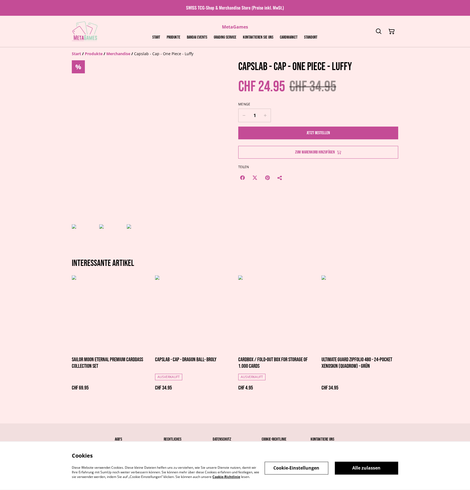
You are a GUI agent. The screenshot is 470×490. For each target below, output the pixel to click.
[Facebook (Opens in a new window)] (242, 178)
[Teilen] (280, 178)
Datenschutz (222, 439)
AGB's (118, 439)
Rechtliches (172, 439)
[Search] (378, 31)
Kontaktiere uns (322, 439)
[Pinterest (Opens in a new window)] (267, 178)
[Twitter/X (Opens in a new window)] (255, 178)
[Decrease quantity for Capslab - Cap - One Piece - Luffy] (243, 115)
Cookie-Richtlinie (274, 439)
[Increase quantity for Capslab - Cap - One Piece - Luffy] (265, 115)
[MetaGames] (85, 31)
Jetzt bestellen (318, 133)
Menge (244, 104)
